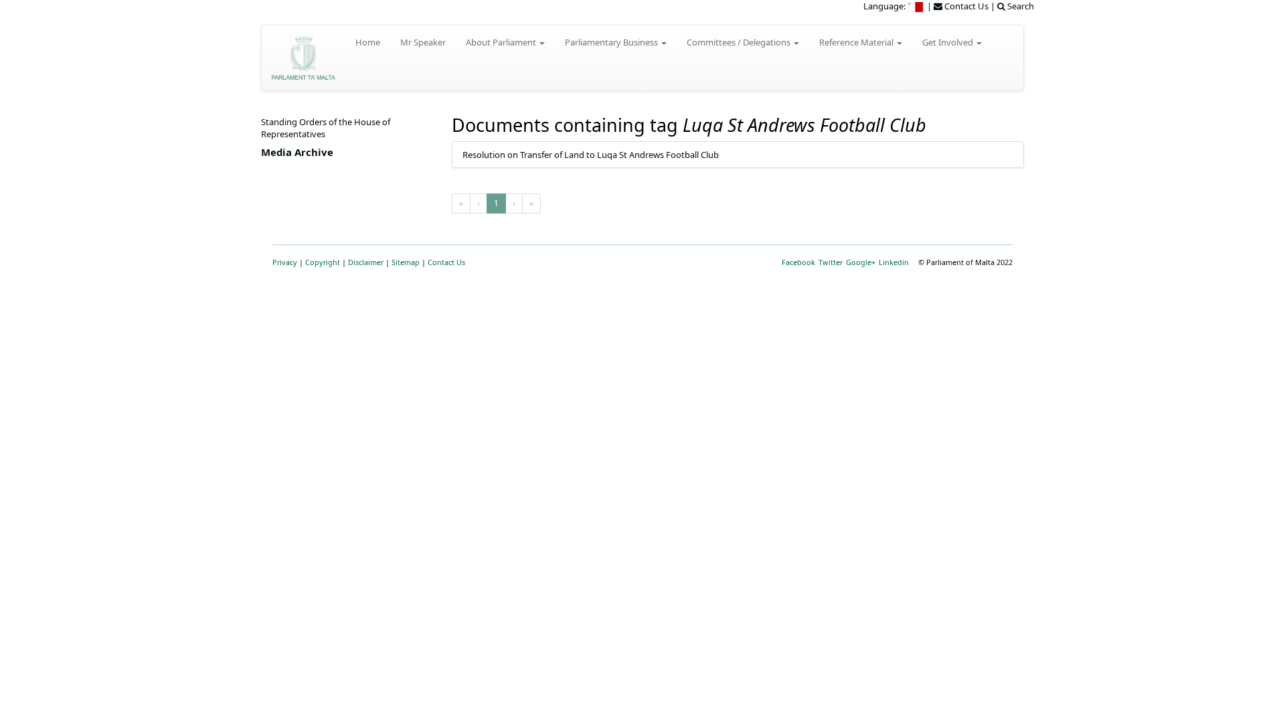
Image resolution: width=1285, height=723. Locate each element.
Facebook (798, 262)
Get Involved (948, 42)
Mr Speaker (423, 42)
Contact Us (446, 262)
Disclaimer (365, 262)
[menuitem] (916, 6)
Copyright (322, 262)
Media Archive (297, 152)
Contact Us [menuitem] (965, 6)
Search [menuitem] (1019, 6)
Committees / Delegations (739, 42)
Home (367, 42)
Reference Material (857, 42)
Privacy (284, 262)
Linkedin (894, 262)
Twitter (831, 262)
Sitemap (406, 262)
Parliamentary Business (612, 42)
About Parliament (502, 42)
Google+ (860, 262)
